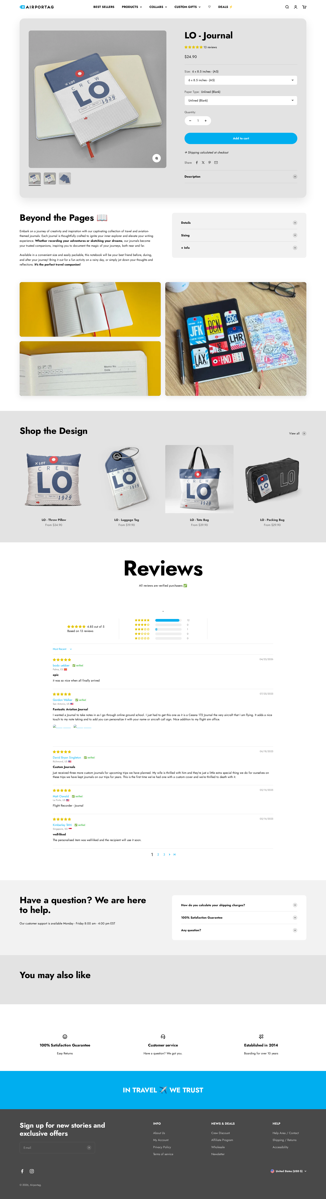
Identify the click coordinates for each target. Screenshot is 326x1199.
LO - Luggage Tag (126, 520)
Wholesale (218, 1147)
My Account (160, 1140)
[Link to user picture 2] (82, 733)
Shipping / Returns (284, 1140)
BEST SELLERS (103, 7)
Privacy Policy (162, 1147)
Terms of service (163, 1154)
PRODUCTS (130, 7)
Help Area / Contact (286, 1133)
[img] (62, 660)
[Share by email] (216, 162)
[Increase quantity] (205, 120)
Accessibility (280, 1147)
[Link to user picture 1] (62, 733)
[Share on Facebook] (197, 162)
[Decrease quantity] (190, 120)
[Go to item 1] (35, 179)
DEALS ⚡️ (225, 7)
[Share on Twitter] (203, 162)
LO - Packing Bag (272, 520)
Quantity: (190, 112)
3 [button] (164, 854)
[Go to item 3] (65, 179)
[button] (194, 47)
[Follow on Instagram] (31, 1171)
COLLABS (156, 7)
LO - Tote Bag (199, 520)
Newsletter (218, 1154)
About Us (159, 1133)
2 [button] (158, 854)
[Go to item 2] (50, 179)
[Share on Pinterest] (209, 162)
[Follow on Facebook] (22, 1171)
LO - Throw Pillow (54, 520)
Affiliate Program (222, 1140)
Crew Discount (220, 1133)
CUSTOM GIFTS (186, 7)
